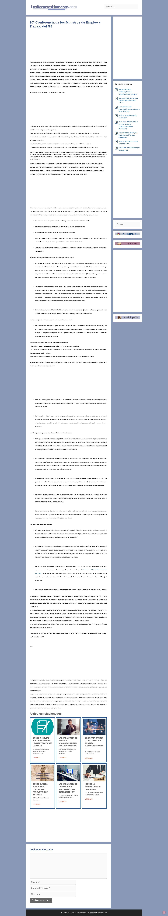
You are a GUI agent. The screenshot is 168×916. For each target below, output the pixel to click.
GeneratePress (101, 913)
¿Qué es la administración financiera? (93, 786)
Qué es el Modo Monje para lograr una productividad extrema (40, 789)
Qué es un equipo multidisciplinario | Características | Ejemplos (128, 92)
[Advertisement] (68, 45)
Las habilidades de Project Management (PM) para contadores (128, 135)
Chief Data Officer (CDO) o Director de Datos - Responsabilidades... (94, 743)
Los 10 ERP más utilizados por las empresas (129, 149)
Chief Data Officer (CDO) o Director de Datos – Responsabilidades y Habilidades (128, 125)
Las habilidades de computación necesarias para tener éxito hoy (129, 109)
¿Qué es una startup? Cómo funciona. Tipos (128, 142)
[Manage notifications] (164, 912)
